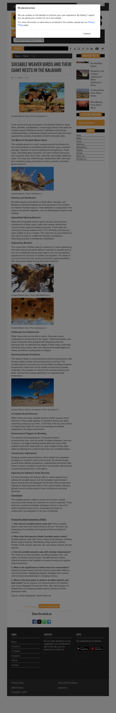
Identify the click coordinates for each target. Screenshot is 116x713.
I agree (95, 34)
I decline (87, 33)
